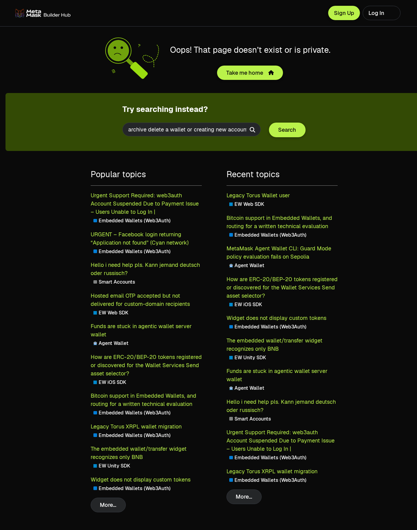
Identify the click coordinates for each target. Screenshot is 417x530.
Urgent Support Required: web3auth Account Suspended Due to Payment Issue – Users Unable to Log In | (145, 203)
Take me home (244, 72)
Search (287, 129)
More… (108, 504)
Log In (376, 12)
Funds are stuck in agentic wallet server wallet (141, 330)
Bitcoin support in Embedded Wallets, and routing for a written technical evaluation (143, 399)
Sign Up (344, 12)
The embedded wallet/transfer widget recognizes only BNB (139, 452)
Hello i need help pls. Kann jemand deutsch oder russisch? (145, 269)
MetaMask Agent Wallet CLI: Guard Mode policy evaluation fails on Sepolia (279, 252)
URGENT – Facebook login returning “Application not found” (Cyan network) (140, 238)
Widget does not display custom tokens (140, 479)
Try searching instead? (165, 109)
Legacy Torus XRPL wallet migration (136, 426)
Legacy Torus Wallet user (258, 195)
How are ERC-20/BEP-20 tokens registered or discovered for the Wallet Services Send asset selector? (146, 365)
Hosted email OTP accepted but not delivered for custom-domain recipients (140, 299)
